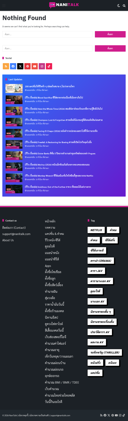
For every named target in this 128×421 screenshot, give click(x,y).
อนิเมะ (112, 362)
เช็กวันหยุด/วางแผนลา (59, 356)
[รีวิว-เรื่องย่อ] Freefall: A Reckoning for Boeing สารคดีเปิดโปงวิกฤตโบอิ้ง (58, 142)
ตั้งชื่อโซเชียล (53, 272)
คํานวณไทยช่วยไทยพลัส (60, 395)
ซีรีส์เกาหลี (96, 250)
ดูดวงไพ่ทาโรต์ (54, 324)
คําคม (93, 240)
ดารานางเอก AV (100, 281)
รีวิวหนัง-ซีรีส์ (52, 240)
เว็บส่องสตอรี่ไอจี (55, 337)
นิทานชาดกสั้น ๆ (100, 311)
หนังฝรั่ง (95, 362)
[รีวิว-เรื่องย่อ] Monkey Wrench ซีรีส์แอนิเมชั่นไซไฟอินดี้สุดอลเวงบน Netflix (59, 175)
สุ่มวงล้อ (50, 298)
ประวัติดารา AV (99, 332)
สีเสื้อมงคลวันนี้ (54, 330)
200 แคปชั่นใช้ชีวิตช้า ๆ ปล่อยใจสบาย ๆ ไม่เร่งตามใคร (49, 86)
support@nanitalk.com (16, 234)
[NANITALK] (64, 5)
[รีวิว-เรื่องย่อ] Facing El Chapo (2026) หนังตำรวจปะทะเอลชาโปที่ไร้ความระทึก (61, 131)
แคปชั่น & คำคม (54, 233)
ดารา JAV (96, 270)
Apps (48, 265)
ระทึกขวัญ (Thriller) (104, 352)
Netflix (96, 230)
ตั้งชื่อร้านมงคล (54, 311)
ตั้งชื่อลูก (50, 278)
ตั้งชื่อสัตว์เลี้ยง (54, 285)
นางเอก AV (97, 301)
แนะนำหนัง (52, 253)
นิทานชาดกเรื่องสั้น (102, 321)
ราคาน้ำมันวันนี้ (54, 304)
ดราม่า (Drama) (100, 260)
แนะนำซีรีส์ (52, 259)
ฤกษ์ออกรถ (52, 376)
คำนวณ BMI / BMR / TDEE (62, 382)
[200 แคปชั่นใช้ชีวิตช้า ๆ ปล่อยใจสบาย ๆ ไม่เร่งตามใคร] (14, 88)
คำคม (113, 230)
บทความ (50, 227)
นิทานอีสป (51, 317)
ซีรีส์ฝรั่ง (110, 240)
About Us (8, 240)
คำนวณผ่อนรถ (54, 369)
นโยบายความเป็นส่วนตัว (39, 415)
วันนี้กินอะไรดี (53, 402)
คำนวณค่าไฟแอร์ (55, 343)
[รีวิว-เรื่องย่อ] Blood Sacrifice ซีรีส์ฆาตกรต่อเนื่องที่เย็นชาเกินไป (54, 97)
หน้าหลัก (50, 221)
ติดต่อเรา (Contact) (14, 227)
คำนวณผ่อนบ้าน (55, 363)
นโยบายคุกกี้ (23, 415)
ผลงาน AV (96, 342)
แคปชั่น (95, 372)
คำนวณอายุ (52, 350)
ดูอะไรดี (50, 246)
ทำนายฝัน (51, 291)
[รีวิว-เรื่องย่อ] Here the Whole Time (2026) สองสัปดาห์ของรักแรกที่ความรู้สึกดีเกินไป (63, 108)
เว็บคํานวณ (52, 389)
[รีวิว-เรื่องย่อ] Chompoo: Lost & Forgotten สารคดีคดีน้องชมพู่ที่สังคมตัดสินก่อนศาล (64, 120)
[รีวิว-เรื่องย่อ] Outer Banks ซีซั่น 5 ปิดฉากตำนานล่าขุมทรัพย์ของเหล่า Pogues (60, 153)
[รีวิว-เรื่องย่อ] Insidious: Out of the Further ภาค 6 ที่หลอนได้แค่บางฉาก (58, 186)
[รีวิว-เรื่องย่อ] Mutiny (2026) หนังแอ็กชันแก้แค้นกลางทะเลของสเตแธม (57, 164)
